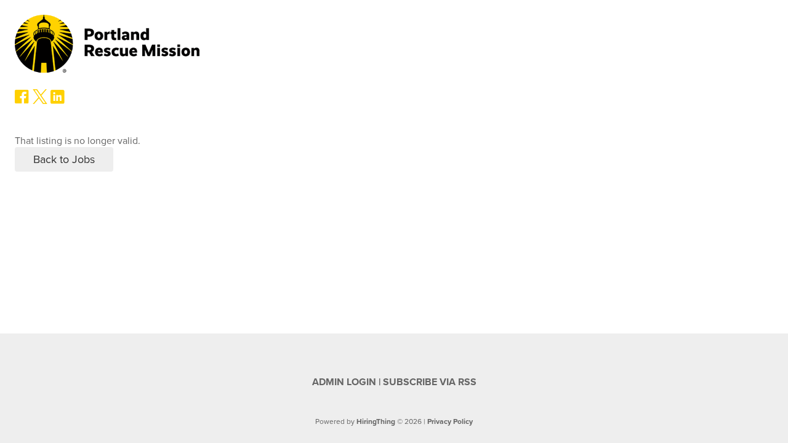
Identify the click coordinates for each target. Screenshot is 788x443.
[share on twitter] (40, 101)
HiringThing (375, 421)
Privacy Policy (450, 421)
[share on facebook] (22, 101)
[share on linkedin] (57, 101)
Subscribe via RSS (429, 382)
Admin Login (344, 382)
